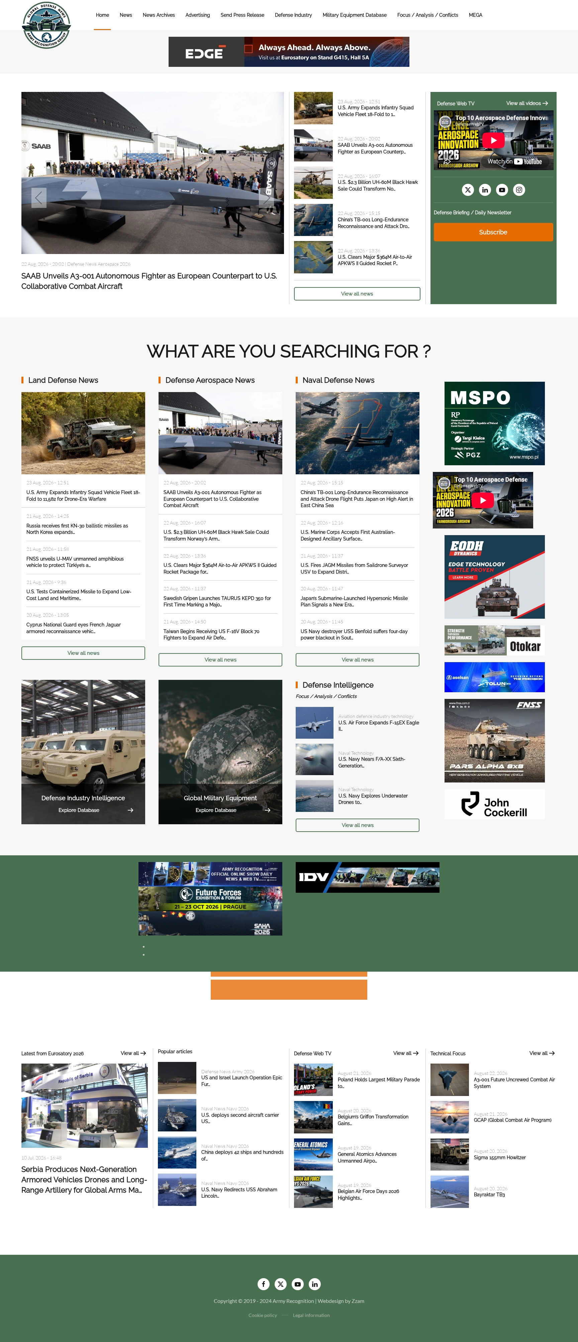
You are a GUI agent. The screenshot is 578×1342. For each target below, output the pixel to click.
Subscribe (493, 232)
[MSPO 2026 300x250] (495, 422)
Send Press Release (242, 15)
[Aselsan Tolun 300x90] (495, 676)
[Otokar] (495, 639)
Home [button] (102, 15)
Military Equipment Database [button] (355, 15)
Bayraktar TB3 (489, 1194)
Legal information (311, 1315)
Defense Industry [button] (293, 15)
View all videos (523, 103)
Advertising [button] (198, 15)
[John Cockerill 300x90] (495, 803)
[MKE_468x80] (210, 923)
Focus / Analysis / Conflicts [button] (427, 15)
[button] (38, 198)
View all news (357, 294)
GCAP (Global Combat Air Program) (513, 1120)
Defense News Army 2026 (228, 1071)
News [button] (126, 15)
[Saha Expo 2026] (210, 873)
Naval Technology (356, 753)
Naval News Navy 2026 (225, 1108)
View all (130, 1053)
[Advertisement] (289, 975)
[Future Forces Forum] (210, 898)
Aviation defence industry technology (104, 276)
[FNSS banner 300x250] (495, 740)
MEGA (475, 15)
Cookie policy (263, 1315)
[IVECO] (368, 876)
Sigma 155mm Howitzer (500, 1157)
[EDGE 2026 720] (289, 51)
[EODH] (495, 576)
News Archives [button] (159, 15)
